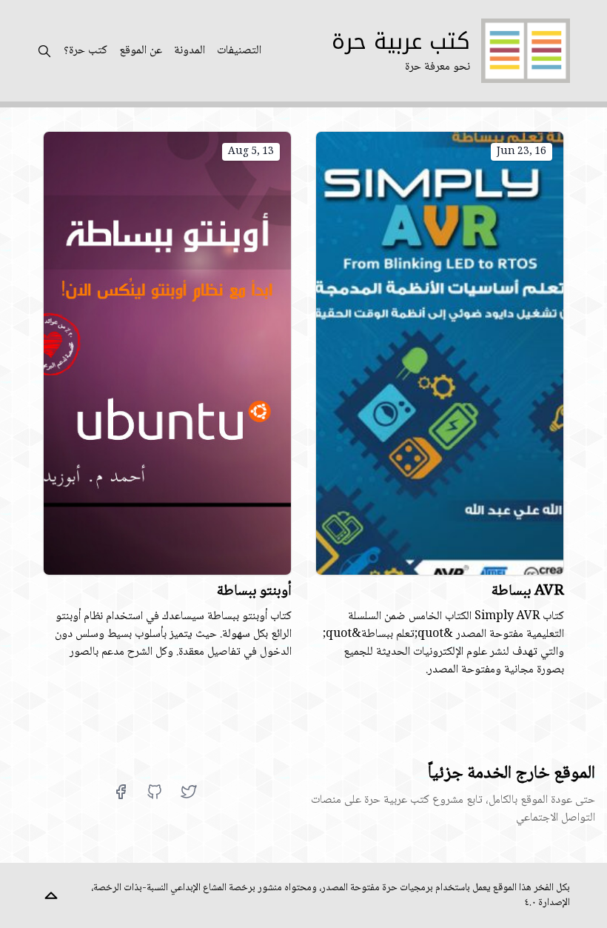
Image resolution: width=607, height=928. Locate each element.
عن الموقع (140, 51)
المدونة (189, 51)
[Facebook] (120, 791)
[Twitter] (188, 791)
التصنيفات (239, 51)
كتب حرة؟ (85, 51)
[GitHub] (154, 791)
